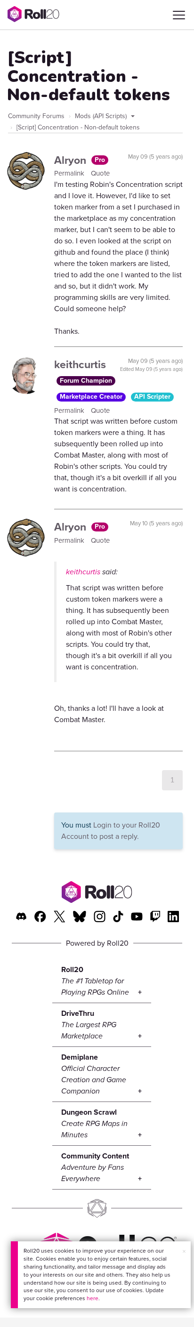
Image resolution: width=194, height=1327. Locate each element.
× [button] (184, 1251)
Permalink (70, 173)
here (92, 1298)
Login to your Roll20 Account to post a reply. (110, 831)
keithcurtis (80, 364)
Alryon (71, 160)
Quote (100, 173)
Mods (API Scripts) (102, 116)
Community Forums (36, 116)
